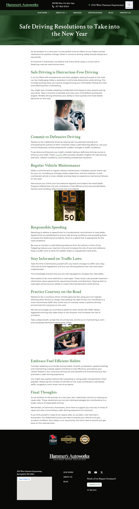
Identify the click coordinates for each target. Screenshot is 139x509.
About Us (60, 13)
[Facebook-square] (89, 472)
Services (77, 13)
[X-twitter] (101, 472)
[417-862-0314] (53, 6)
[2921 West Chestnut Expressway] (89, 5)
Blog (111, 13)
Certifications (95, 13)
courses (58, 155)
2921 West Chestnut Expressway (107, 5)
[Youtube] (95, 472)
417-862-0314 (62, 6)
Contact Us (125, 13)
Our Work (42, 13)
